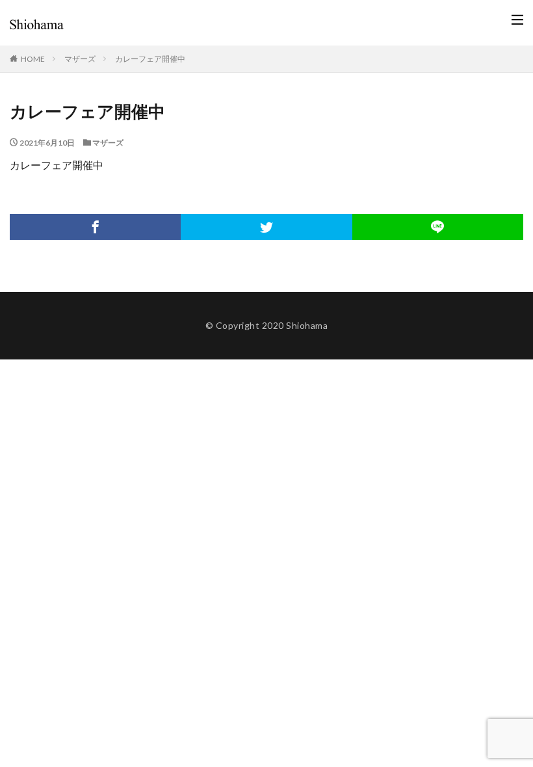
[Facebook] (95, 227)
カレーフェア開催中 (150, 59)
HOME (33, 59)
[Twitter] (266, 227)
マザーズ (80, 59)
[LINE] (437, 227)
